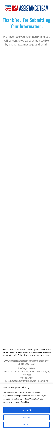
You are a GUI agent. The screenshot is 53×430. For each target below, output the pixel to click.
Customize (26, 417)
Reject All (26, 425)
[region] (26, 406)
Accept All (26, 410)
